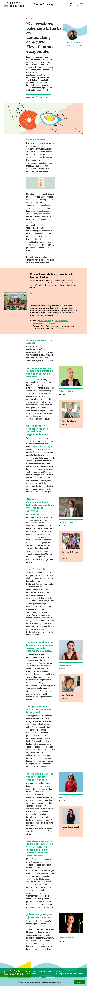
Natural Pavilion (45, 321)
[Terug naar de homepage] (14, 4)
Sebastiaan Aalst (33, 379)
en (71, 5)
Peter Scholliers (42, 447)
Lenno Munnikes (33, 514)
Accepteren (79, 982)
